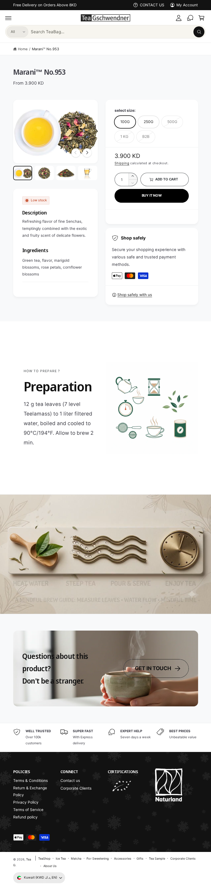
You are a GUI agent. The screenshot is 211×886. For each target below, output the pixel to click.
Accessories (122, 858)
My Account (187, 5)
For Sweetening (98, 858)
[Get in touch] (190, 18)
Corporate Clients (75, 788)
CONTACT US (152, 5)
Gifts (140, 858)
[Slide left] (75, 152)
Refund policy (25, 817)
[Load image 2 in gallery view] (44, 173)
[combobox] (118, 31)
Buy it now (152, 195)
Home (22, 49)
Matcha (76, 858)
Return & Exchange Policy (30, 791)
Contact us (70, 780)
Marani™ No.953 (45, 49)
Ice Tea (61, 858)
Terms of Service (28, 809)
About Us (50, 866)
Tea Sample (157, 858)
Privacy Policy (25, 802)
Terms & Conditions (30, 780)
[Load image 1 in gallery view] (22, 173)
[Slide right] (87, 152)
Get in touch (153, 668)
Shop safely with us (134, 294)
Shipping (122, 163)
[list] (105, 737)
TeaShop (44, 858)
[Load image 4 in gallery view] (87, 173)
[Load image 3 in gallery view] (65, 173)
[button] (8, 18)
